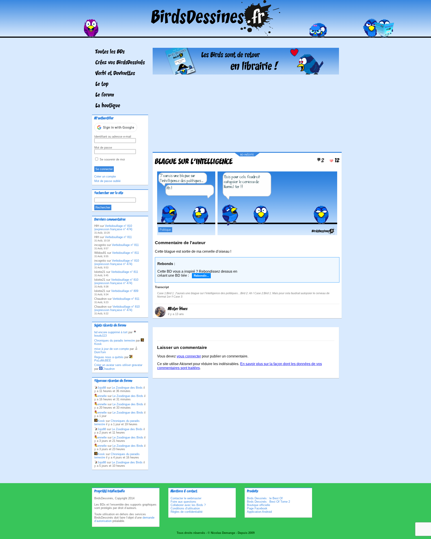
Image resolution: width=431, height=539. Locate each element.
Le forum (104, 95)
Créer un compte (105, 176)
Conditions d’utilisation (185, 508)
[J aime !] (331, 160)
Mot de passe (103, 147)
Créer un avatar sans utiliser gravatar (118, 365)
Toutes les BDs (110, 52)
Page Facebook (257, 508)
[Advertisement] (246, 111)
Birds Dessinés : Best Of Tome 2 (268, 501)
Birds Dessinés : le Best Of (265, 498)
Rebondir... (201, 275)
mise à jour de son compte (111, 349)
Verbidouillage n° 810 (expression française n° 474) (113, 227)
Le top (101, 84)
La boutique (107, 106)
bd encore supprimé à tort (111, 332)
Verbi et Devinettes (115, 73)
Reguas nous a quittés (108, 357)
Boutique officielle (258, 505)
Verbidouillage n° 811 (118, 237)
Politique (165, 229)
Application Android (259, 511)
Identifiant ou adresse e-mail (112, 136)
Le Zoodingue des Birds (127, 387)
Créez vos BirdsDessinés (120, 62)
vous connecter (189, 356)
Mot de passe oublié (107, 181)
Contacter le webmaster (186, 498)
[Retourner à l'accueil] (215, 34)
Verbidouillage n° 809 (124, 291)
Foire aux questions (183, 501)
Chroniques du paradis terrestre (114, 340)
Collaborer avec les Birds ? (188, 505)
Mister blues (177, 309)
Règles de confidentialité (186, 511)
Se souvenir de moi (112, 159)
